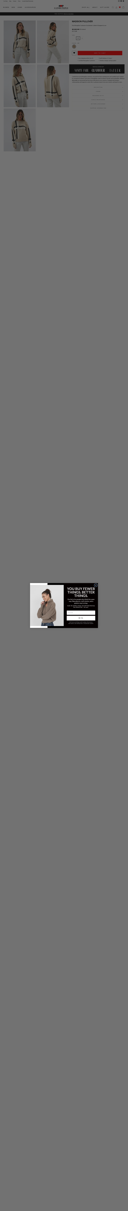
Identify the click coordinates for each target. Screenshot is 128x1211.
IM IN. (81, 618)
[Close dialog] (95, 585)
